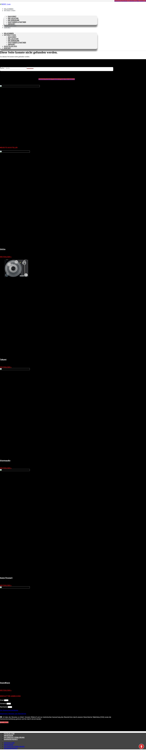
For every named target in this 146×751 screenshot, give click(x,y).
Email (2, 700)
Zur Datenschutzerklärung (9, 710)
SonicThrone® (6, 578)
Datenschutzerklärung (14, 737)
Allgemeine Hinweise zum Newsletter (13, 714)
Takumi (3, 359)
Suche (2, 68)
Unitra (2, 249)
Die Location (13, 18)
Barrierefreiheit (11, 739)
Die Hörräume (13, 20)
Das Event (12, 16)
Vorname (3, 703)
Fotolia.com (9, 734)
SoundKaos (5, 683)
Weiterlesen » (6, 257)
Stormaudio (5, 461)
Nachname (4, 707)
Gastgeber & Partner (17, 22)
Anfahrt (11, 44)
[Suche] (30, 68)
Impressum (8, 736)
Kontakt (7, 27)
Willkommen (9, 33)
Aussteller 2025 (10, 46)
